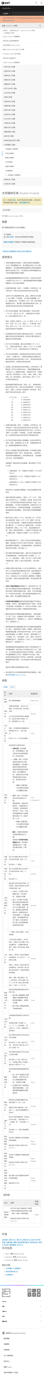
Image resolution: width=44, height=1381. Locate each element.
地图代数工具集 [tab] (9, 106)
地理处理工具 (14, 30)
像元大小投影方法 (23, 1240)
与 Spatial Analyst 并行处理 (11, 54)
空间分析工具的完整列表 (11, 41)
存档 (14, 200)
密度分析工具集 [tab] (9, 71)
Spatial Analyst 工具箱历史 (11, 62)
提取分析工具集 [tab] (9, 80)
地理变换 (9, 1242)
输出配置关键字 (23, 1242)
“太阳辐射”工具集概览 (13, 1268)
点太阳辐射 (8, 162)
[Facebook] (29, 1290)
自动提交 (5, 1240)
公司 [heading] (3, 1316)
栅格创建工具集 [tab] (9, 132)
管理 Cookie (8, 1367)
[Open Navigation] (41, 3)
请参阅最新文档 (24, 203)
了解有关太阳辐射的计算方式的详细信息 (16, 251)
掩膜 (15, 1242)
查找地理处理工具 (12, 1272)
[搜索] (36, 3)
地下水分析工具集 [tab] (10, 88)
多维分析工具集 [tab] (9, 114)
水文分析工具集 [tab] (9, 93)
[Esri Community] (29, 1295)
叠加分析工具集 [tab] (9, 127)
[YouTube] (39, 1295)
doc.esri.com (9, 20)
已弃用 (11, 237)
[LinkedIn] (39, 1290)
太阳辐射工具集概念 (14, 175)
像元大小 (12, 1240)
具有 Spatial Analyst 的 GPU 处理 (13, 49)
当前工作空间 (35, 1240)
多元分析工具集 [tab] (9, 119)
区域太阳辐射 (9, 153)
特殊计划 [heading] (4, 1321)
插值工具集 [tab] (8, 97)
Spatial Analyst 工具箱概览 (11, 36)
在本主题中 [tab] (7, 210)
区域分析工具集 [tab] (9, 184)
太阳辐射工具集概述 (11, 149)
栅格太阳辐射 (9, 166)
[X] (34, 1290)
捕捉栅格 (12, 1245)
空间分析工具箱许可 (9, 58)
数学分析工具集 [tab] (9, 110)
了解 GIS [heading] (4, 1311)
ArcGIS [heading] (4, 1301)
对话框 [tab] (5, 687)
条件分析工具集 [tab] (9, 67)
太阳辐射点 (9, 1275)
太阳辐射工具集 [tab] (9, 145)
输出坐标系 (34, 1242)
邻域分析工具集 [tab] (9, 123)
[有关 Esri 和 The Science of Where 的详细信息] (6, 1293)
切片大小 (20, 1245)
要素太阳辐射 (9, 158)
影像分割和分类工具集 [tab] (12, 140)
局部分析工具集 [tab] (9, 101)
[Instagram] (34, 1295)
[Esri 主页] (5, 3)
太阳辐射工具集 (9, 33)
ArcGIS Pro (6, 8)
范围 (3, 1242)
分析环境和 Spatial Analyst (11, 45)
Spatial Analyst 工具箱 (28, 30)
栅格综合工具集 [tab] (9, 84)
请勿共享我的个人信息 (11, 1372)
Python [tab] (12, 687)
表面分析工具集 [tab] (9, 179)
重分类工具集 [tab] (9, 136)
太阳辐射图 (8, 171)
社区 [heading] (3, 1306)
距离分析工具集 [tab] (9, 75)
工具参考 (5, 14)
